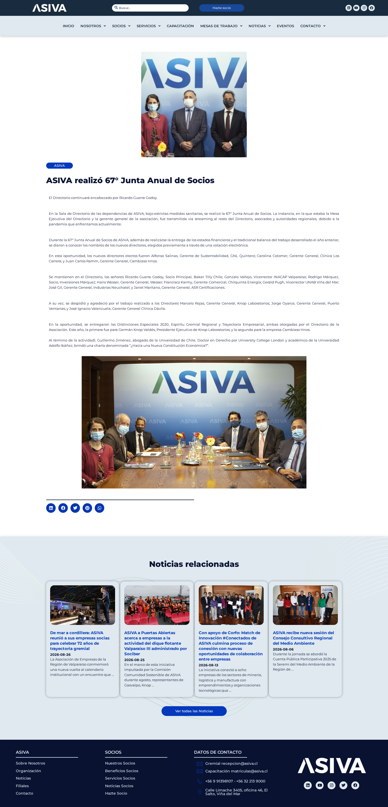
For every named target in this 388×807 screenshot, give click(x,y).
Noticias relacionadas (194, 564)
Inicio (68, 26)
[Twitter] (343, 785)
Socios (119, 26)
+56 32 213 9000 (250, 781)
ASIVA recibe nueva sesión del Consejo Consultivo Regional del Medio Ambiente (303, 638)
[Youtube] (356, 8)
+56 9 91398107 (219, 781)
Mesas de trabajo (219, 26)
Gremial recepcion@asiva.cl (231, 763)
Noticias (257, 26)
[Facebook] (371, 8)
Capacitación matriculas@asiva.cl (236, 771)
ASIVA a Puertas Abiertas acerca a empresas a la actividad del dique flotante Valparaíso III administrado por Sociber (155, 643)
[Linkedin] (349, 8)
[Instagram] (364, 8)
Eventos (285, 26)
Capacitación (180, 26)
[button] (51, 508)
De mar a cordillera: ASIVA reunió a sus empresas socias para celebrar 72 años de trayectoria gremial (80, 640)
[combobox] (150, 8)
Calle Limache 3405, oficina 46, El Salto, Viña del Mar (236, 792)
